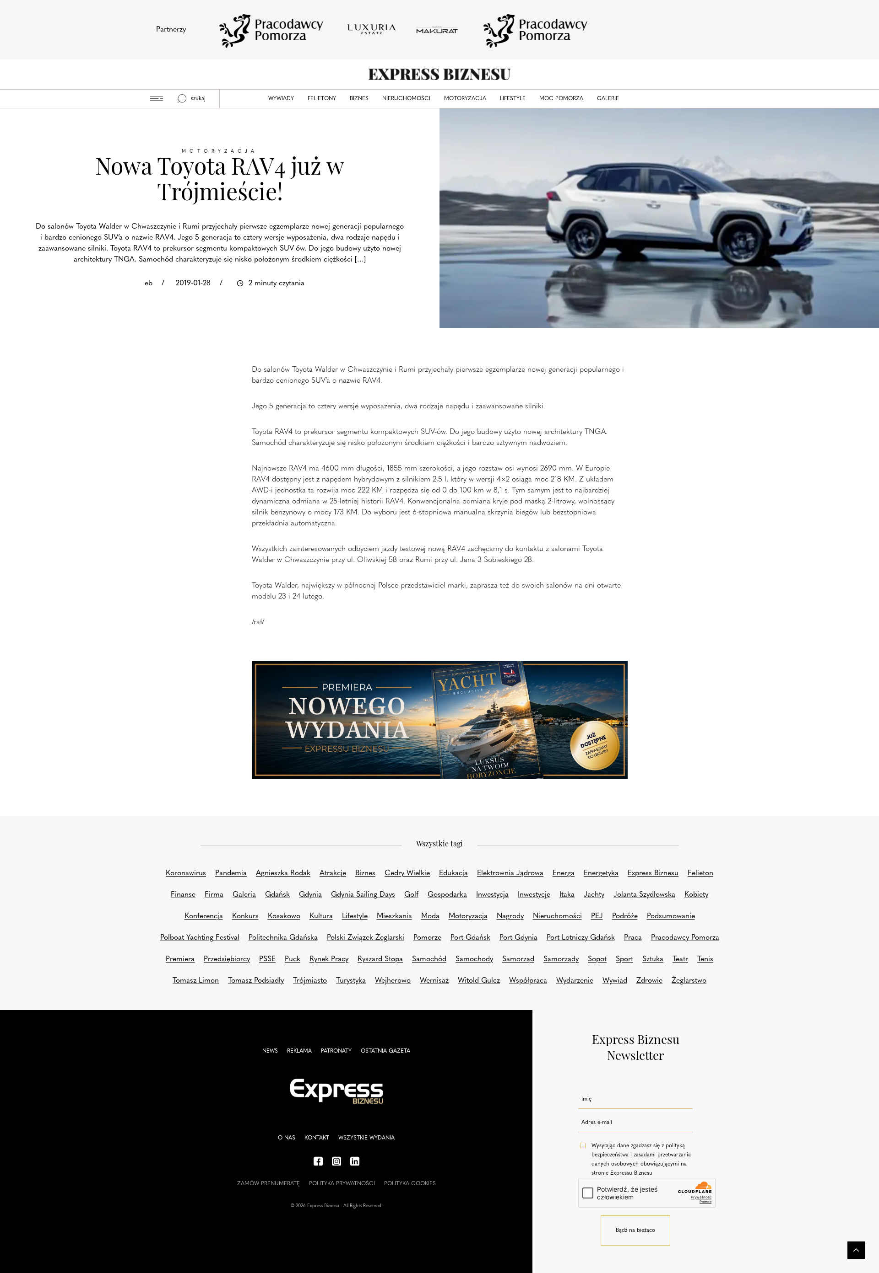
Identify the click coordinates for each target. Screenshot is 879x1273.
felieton (700, 873)
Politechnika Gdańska (283, 937)
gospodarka (447, 895)
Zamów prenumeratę (268, 1184)
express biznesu (653, 873)
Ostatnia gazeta (385, 1051)
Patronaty (336, 1051)
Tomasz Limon (196, 980)
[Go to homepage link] (439, 74)
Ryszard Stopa (380, 959)
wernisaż (434, 980)
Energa (564, 873)
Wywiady (281, 99)
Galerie (608, 99)
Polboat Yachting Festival (199, 937)
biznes (365, 873)
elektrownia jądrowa (510, 873)
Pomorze (427, 937)
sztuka (652, 959)
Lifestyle (513, 99)
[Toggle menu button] (156, 99)
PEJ (597, 916)
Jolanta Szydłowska (644, 895)
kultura (321, 916)
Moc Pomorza (561, 99)
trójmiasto (310, 980)
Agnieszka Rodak (283, 873)
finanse (183, 895)
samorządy (561, 959)
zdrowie (649, 980)
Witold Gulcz (479, 980)
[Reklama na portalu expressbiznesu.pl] (440, 720)
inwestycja (492, 895)
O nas (286, 1138)
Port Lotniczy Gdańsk (581, 937)
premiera (180, 959)
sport (624, 959)
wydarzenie (574, 980)
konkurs (245, 916)
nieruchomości (557, 916)
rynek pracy (328, 959)
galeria (244, 895)
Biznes (359, 99)
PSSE (267, 959)
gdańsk (277, 895)
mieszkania (394, 916)
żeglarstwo (689, 980)
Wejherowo (393, 980)
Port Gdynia (518, 937)
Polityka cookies (410, 1184)
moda (430, 916)
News (270, 1051)
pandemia (231, 873)
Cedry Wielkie (407, 873)
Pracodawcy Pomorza (685, 937)
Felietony (322, 99)
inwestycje (534, 895)
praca (633, 937)
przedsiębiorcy (227, 959)
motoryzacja (468, 916)
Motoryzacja (465, 99)
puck (292, 959)
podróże (625, 916)
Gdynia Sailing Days (363, 895)
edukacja (453, 873)
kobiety (696, 895)
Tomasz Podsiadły (256, 980)
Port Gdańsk (470, 937)
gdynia (310, 895)
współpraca (528, 980)
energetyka (601, 873)
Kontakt (316, 1138)
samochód (429, 959)
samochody (474, 959)
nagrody (510, 916)
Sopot (597, 959)
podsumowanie (671, 916)
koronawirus (186, 873)
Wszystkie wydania (366, 1138)
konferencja (203, 916)
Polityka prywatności (342, 1184)
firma (214, 895)
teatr (680, 959)
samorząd (518, 959)
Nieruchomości (406, 99)
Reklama (299, 1051)
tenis (705, 959)
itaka (567, 895)
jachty (594, 895)
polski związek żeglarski (365, 937)
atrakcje (333, 873)
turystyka (351, 980)
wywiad (614, 980)
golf (411, 895)
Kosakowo (284, 916)
